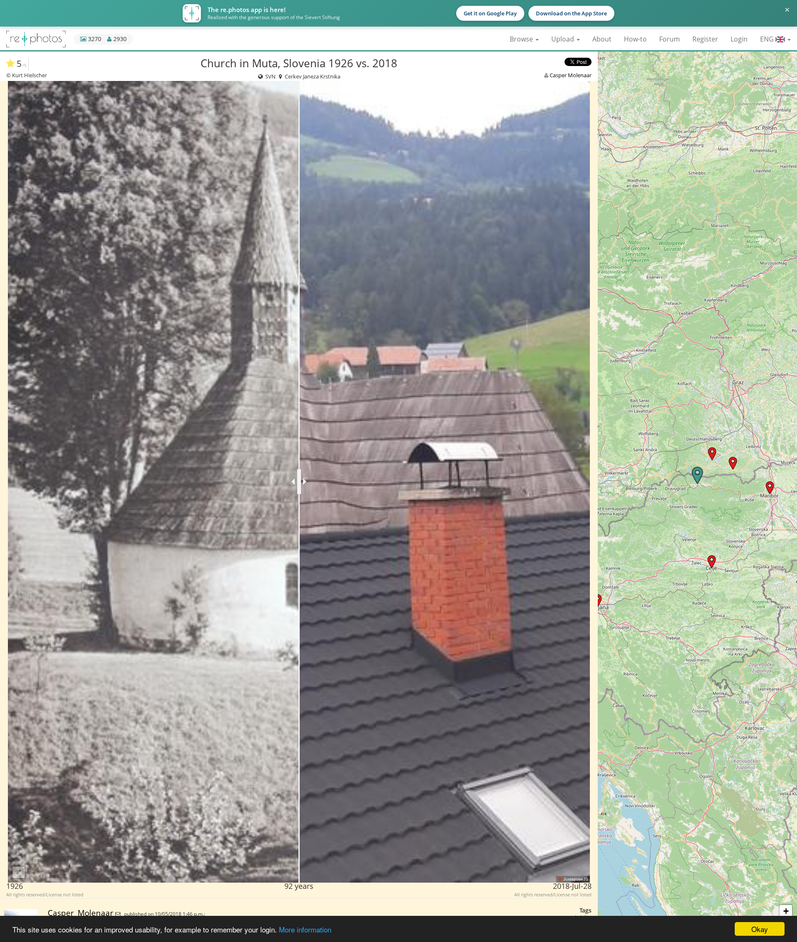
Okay (759, 929)
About (601, 39)
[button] (711, 561)
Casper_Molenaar (81, 912)
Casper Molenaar (571, 75)
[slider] (299, 481)
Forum (669, 39)
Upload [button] (563, 39)
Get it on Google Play (490, 13)
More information (305, 929)
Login (739, 39)
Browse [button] (522, 39)
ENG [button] (767, 39)
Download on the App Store (571, 13)
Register (705, 39)
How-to (635, 39)
